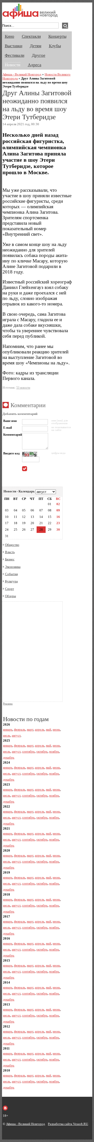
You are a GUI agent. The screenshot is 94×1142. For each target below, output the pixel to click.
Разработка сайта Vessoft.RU (68, 1124)
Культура (11, 581)
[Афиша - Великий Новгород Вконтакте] (5, 1108)
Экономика (13, 567)
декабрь (8, 757)
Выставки (13, 45)
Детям (35, 45)
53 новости (23, 387)
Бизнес (10, 559)
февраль (19, 729)
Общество (12, 545)
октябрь (42, 751)
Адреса (34, 64)
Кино (9, 36)
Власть (10, 552)
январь (8, 729)
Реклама (8, 703)
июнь (56, 729)
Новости (12, 64)
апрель (39, 729)
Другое (38, 55)
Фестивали (14, 55)
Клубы (55, 45)
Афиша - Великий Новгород (22, 74)
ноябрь (54, 751)
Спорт (9, 589)
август (16, 735)
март (30, 729)
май (48, 729)
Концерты (57, 36)
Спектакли (31, 36)
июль (6, 735)
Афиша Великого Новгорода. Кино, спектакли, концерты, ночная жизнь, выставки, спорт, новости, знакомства (30, 11)
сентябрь (28, 751)
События (11, 574)
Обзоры (10, 596)
